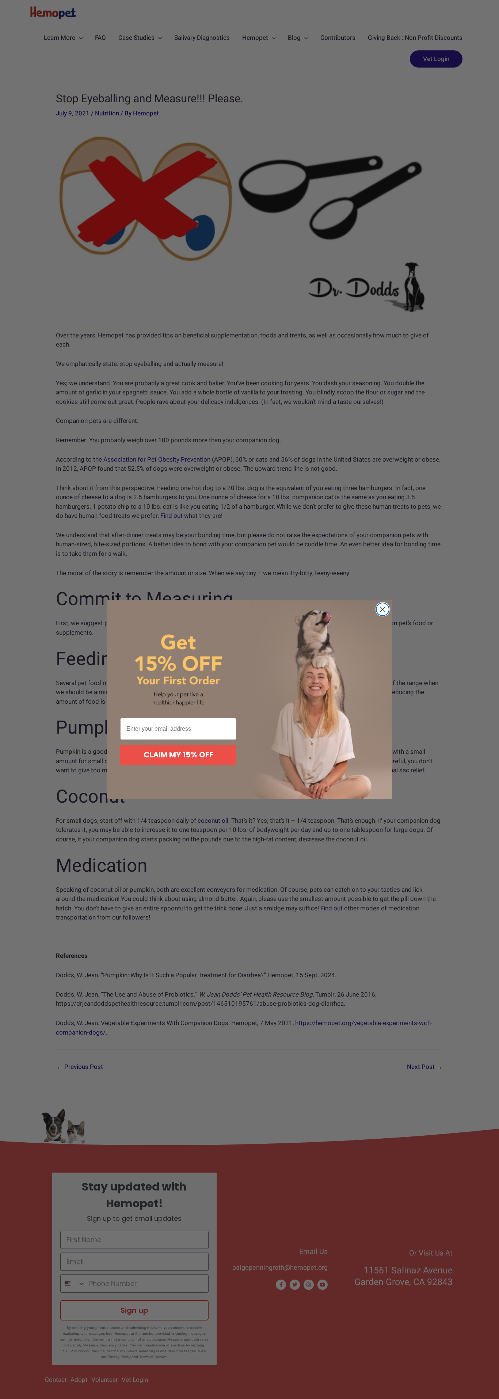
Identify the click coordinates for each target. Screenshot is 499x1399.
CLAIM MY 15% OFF (178, 754)
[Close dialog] (382, 609)
